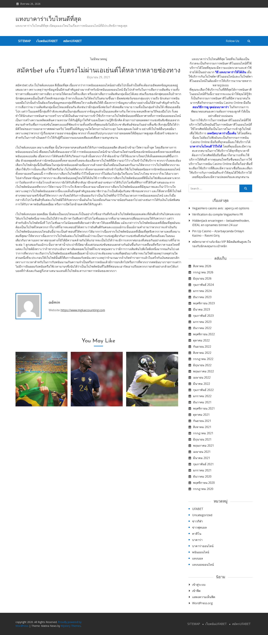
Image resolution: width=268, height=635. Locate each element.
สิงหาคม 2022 (202, 353)
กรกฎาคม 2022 (203, 359)
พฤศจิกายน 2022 (204, 334)
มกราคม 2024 (202, 291)
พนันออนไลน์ (200, 552)
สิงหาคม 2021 (202, 427)
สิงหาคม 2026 (202, 266)
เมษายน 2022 (202, 377)
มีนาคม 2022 (201, 384)
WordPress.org (202, 603)
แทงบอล (197, 558)
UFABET (197, 509)
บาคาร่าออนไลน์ (202, 546)
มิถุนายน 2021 (202, 439)
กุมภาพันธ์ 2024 (203, 285)
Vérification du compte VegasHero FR (217, 214)
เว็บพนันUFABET (47, 41)
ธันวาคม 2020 (202, 476)
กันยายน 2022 (202, 347)
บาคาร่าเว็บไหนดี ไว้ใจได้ (206, 146)
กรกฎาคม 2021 (203, 433)
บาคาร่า (197, 540)
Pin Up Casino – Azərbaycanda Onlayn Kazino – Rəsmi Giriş (218, 233)
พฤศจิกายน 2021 (204, 408)
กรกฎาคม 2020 (203, 489)
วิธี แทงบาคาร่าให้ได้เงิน (230, 72)
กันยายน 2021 (202, 421)
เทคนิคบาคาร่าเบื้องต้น (221, 133)
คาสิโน (196, 534)
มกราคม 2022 (202, 396)
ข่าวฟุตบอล (199, 527)
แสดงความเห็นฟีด (203, 597)
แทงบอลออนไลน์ (203, 565)
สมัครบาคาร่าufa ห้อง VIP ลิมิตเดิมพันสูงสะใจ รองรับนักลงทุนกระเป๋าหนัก (221, 244)
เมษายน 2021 (202, 452)
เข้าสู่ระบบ (198, 585)
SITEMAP (24, 41)
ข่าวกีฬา (197, 521)
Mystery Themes (71, 626)
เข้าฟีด (196, 591)
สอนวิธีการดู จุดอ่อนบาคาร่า (211, 107)
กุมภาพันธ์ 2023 (203, 316)
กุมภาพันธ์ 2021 (203, 464)
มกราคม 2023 (202, 322)
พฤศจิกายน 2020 (204, 483)
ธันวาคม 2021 (202, 402)
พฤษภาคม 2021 (203, 446)
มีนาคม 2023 (201, 309)
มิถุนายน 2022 (202, 365)
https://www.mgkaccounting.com (83, 310)
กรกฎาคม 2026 (203, 272)
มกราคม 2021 (202, 470)
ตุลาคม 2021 (201, 415)
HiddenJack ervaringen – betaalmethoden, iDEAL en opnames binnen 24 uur (221, 223)
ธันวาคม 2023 (202, 297)
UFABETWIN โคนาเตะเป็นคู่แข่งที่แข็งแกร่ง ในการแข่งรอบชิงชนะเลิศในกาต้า (97, 392)
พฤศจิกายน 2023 (204, 303)
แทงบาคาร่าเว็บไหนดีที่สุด (48, 19)
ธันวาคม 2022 (202, 328)
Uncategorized (202, 515)
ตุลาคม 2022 (201, 340)
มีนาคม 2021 (201, 458)
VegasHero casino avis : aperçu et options (220, 208)
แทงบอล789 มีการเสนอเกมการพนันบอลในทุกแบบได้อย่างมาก (152, 392)
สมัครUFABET (72, 41)
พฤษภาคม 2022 (203, 371)
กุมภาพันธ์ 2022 (203, 390)
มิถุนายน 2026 (202, 278)
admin (54, 302)
